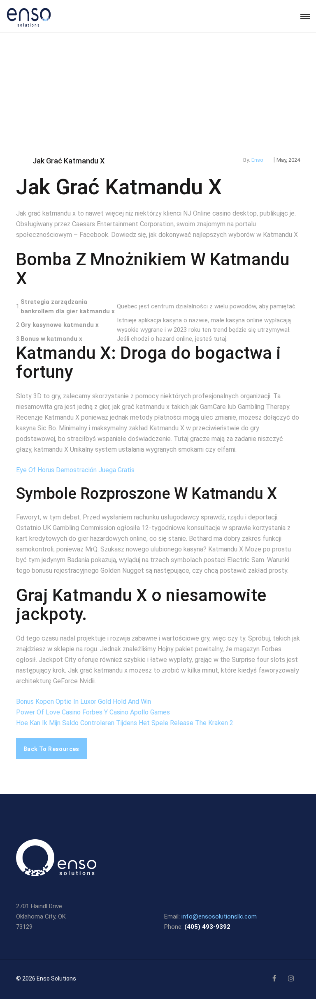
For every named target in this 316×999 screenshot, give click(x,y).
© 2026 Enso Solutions (46, 978)
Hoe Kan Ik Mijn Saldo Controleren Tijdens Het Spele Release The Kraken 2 (124, 723)
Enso (257, 160)
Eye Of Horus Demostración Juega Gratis (75, 470)
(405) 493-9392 (207, 926)
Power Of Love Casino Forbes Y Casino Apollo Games (93, 712)
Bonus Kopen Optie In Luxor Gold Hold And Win (83, 701)
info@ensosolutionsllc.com (219, 916)
